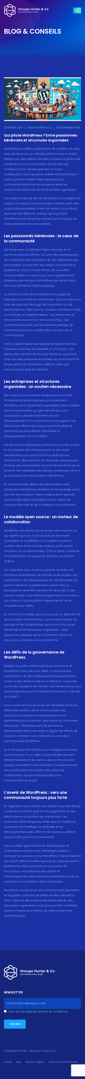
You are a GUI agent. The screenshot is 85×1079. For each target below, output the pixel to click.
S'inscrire (15, 1024)
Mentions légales (35, 1061)
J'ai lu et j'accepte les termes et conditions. (37, 1011)
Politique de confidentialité (63, 1061)
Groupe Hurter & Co (39, 127)
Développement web (68, 127)
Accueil (8, 1061)
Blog (18, 1061)
